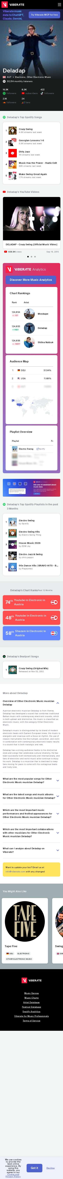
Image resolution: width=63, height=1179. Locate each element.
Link (37, 449)
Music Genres (31, 993)
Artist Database (31, 1002)
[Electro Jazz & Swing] (12, 555)
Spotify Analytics (31, 1011)
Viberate (12, 4)
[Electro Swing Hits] (12, 533)
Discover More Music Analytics (31, 280)
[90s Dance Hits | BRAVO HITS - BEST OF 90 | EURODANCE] (12, 567)
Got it (34, 1168)
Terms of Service (31, 1020)
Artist (26, 302)
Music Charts (31, 997)
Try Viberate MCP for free (44, 14)
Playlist (15, 441)
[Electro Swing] (12, 522)
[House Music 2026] (12, 544)
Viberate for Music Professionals (31, 1016)
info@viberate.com (15, 871)
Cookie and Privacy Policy (13, 1175)
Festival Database (31, 1007)
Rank (14, 302)
